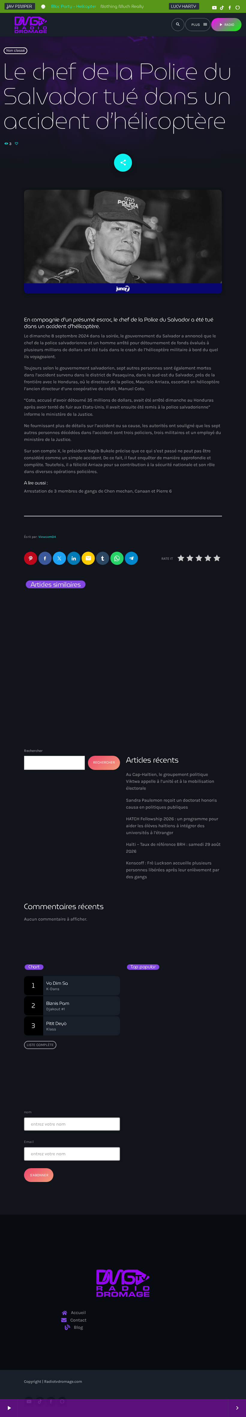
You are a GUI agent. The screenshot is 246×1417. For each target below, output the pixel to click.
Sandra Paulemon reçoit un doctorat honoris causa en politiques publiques (66, 619)
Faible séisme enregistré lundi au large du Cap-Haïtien (172, 1036)
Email (29, 1142)
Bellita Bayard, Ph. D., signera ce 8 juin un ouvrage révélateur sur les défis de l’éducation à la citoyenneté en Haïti (184, 986)
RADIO (226, 24)
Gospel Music (146, 925)
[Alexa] (237, 8)
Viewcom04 (47, 537)
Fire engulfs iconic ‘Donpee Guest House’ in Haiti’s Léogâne (180, 1062)
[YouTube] (214, 8)
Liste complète (40, 1045)
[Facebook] (229, 8)
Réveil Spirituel (149, 936)
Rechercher (33, 751)
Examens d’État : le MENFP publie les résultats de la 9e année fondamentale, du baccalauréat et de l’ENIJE (175, 1012)
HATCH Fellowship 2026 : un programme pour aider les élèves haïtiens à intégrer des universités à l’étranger (172, 825)
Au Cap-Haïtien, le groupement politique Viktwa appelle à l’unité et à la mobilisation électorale (172, 622)
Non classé (15, 51)
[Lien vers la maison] (30, 24)
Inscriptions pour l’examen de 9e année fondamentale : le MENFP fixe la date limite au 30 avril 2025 (184, 1087)
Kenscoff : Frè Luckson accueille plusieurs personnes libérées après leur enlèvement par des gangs (172, 869)
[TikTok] (222, 8)
